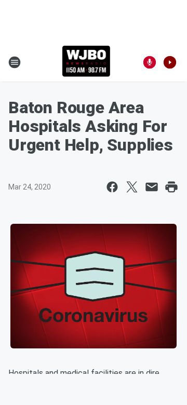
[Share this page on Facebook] (112, 187)
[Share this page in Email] (151, 187)
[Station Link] (86, 62)
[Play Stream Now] (170, 62)
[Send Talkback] (149, 62)
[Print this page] (171, 187)
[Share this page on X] (132, 187)
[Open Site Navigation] (14, 62)
